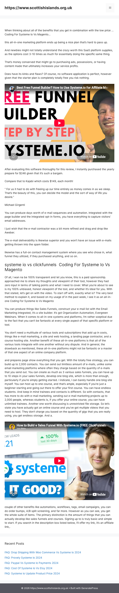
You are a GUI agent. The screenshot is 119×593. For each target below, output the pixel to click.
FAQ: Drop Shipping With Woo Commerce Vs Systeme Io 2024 (43, 552)
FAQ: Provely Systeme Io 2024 (23, 557)
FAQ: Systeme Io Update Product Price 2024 (32, 573)
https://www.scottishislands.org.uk (38, 7)
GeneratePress (89, 588)
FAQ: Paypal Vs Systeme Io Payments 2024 (31, 562)
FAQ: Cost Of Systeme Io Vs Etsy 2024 (28, 568)
